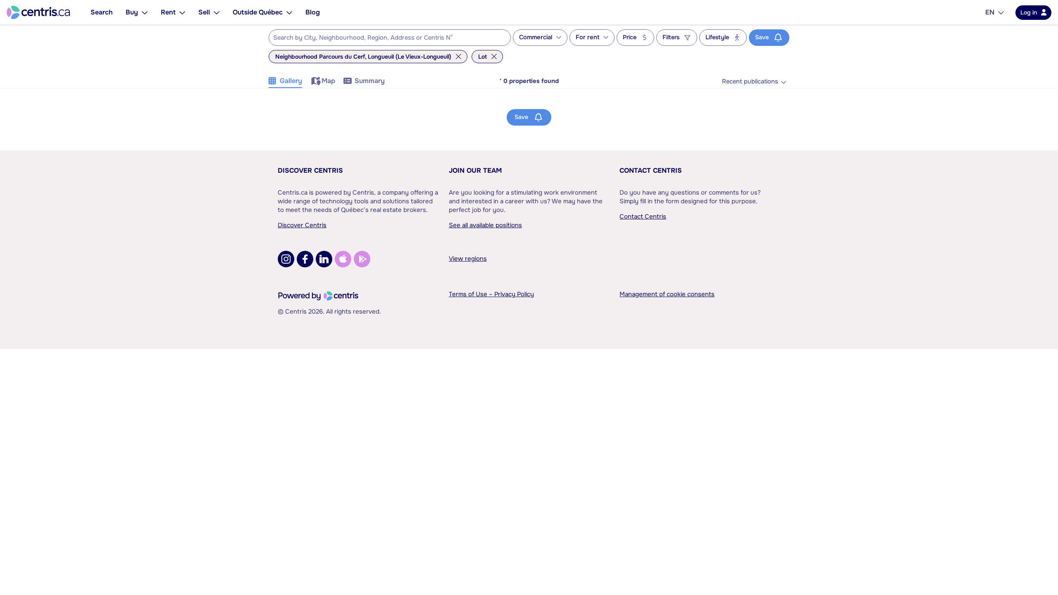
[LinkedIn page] (324, 259)
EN (989, 12)
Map (328, 80)
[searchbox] (384, 38)
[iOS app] (343, 259)
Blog (312, 12)
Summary (370, 80)
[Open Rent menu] (182, 12)
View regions (468, 259)
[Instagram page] (286, 259)
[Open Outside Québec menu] (289, 12)
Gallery (291, 80)
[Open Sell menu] (216, 12)
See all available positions (485, 225)
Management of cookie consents (667, 294)
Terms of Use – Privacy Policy (491, 294)
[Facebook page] (305, 259)
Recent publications (750, 82)
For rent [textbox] (587, 37)
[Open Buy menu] (144, 12)
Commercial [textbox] (535, 37)
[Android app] (362, 259)
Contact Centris (651, 170)
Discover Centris (310, 170)
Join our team (475, 170)
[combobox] (390, 37)
